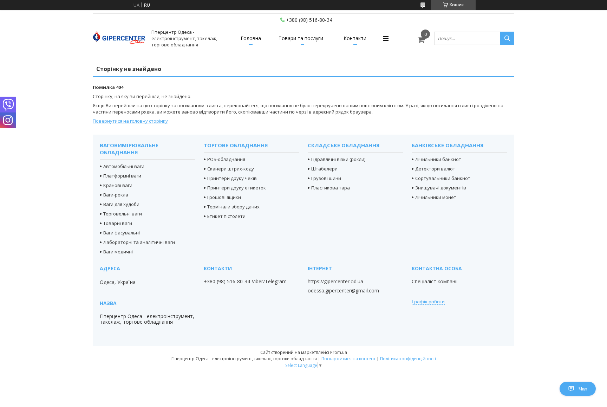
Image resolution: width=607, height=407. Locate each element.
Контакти (355, 38)
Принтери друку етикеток (236, 188)
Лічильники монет (435, 197)
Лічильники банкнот (438, 159)
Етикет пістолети (226, 216)
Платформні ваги (122, 176)
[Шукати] (507, 38)
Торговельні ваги (122, 214)
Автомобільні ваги (123, 166)
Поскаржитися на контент (348, 359)
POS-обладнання (226, 159)
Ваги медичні (118, 251)
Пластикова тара (330, 188)
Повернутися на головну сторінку (130, 121)
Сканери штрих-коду (230, 169)
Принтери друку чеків (232, 178)
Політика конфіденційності (408, 359)
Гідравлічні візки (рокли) (338, 159)
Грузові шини (326, 178)
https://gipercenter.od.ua (335, 281)
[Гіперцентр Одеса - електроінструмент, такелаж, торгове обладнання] (119, 38)
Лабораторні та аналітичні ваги (139, 242)
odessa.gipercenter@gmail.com (343, 290)
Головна (251, 38)
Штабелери (324, 169)
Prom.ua (338, 352)
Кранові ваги (117, 185)
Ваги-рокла (115, 195)
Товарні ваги (117, 223)
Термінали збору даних (233, 207)
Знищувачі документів (440, 188)
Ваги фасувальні (121, 233)
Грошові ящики (224, 197)
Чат (583, 389)
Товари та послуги (301, 38)
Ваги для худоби (121, 204)
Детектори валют (435, 169)
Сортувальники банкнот (442, 178)
